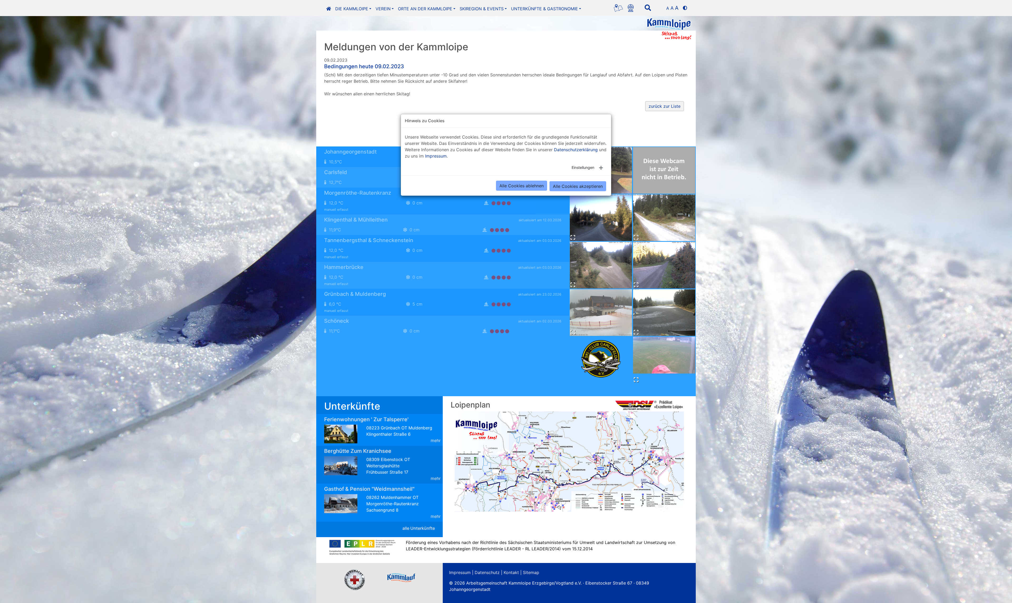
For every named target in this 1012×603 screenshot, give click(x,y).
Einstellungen (583, 167)
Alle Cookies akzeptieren (578, 186)
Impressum (436, 155)
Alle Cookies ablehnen (521, 185)
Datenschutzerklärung (576, 149)
